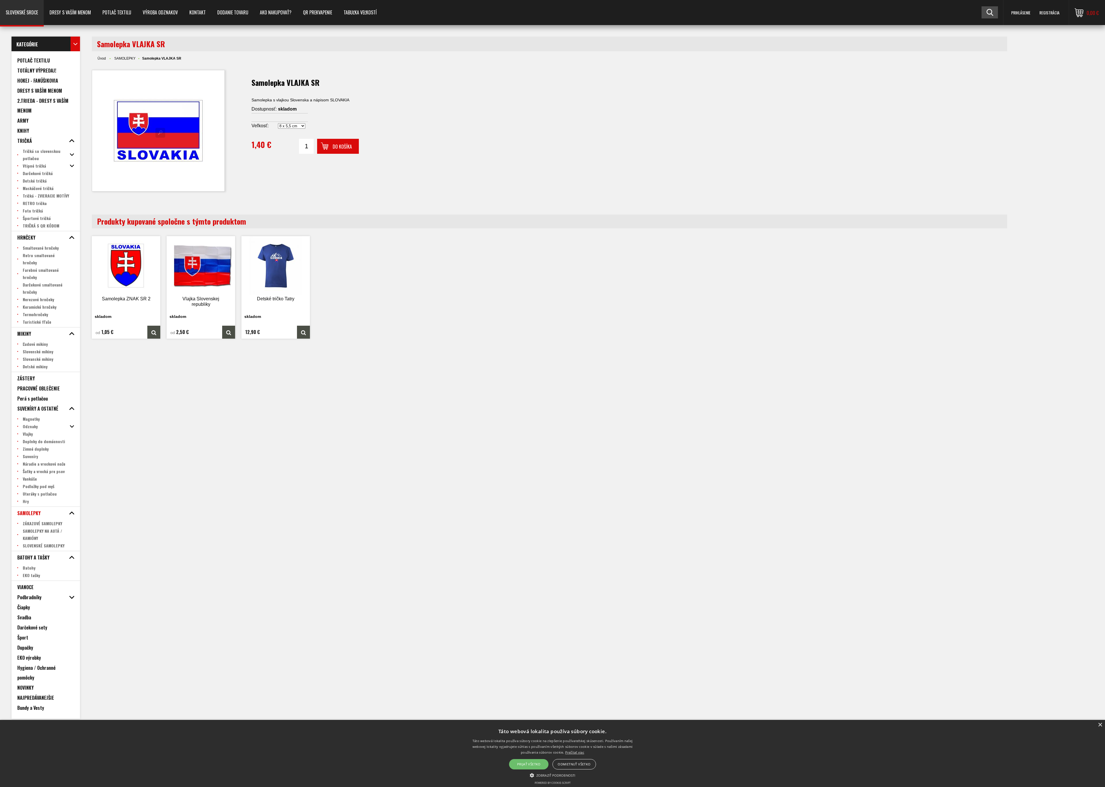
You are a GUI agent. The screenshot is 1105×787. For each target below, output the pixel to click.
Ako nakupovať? (276, 12)
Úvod (102, 58)
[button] (552, 774)
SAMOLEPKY (125, 58)
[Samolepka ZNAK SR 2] (126, 265)
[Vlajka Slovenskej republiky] (201, 265)
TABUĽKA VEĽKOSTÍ (360, 12)
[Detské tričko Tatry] (275, 265)
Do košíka (342, 146)
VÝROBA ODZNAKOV (160, 12)
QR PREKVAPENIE (317, 12)
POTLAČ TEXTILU (116, 12)
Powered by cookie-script (553, 783)
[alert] (552, 753)
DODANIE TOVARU (232, 12)
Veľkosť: (260, 125)
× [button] (1100, 725)
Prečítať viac (574, 752)
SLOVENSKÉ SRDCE (22, 12)
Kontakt (197, 12)
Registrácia (1049, 13)
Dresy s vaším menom (70, 12)
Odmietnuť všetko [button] (574, 764)
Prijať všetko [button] (529, 764)
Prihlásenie (1020, 13)
